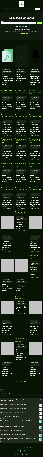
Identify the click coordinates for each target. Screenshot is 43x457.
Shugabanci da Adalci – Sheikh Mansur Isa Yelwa (7, 329)
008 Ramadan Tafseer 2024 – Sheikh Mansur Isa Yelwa (21, 154)
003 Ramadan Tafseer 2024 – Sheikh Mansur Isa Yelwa (7, 203)
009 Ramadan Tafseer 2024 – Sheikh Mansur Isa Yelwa (7, 154)
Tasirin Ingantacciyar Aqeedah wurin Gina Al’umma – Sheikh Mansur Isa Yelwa (35, 79)
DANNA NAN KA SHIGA (21, 33)
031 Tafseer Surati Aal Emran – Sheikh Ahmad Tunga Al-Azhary (13, 416)
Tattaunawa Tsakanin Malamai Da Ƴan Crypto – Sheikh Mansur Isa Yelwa (7, 79)
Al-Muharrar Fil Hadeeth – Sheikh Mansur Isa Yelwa (35, 236)
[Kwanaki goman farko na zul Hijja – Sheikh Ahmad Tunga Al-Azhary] (40, 435)
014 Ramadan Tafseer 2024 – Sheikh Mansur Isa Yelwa (21, 106)
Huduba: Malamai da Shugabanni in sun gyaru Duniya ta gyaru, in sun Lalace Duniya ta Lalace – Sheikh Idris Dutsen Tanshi (17, 400)
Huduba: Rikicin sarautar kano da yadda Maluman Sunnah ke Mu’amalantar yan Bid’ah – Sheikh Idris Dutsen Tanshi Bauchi (17, 439)
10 (19, 381)
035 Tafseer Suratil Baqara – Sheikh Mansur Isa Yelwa (7, 288)
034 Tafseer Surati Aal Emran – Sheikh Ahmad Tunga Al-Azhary (13, 404)
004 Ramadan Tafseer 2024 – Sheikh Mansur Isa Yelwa (35, 179)
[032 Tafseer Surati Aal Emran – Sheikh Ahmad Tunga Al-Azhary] (40, 414)
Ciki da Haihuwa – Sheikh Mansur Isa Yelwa (21, 225)
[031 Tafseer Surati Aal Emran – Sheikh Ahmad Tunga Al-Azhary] (40, 418)
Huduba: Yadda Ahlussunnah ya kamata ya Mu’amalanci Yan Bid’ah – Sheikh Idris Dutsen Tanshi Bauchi (18, 421)
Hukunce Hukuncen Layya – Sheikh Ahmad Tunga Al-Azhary (12, 426)
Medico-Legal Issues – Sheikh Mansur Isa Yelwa (21, 288)
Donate (37, 9)
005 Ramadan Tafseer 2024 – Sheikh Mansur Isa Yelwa (21, 179)
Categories (2, 391)
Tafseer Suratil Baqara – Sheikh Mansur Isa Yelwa (21, 71)
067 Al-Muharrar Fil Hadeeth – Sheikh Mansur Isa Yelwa (35, 245)
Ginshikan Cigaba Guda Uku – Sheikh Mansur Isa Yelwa (6, 245)
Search (2, 21)
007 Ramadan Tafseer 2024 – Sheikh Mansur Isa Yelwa (35, 154)
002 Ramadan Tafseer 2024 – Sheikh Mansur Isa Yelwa (21, 203)
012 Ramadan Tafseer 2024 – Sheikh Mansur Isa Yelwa (7, 130)
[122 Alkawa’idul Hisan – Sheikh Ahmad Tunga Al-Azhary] (40, 431)
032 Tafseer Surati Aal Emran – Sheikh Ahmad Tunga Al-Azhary (13, 412)
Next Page (24, 381)
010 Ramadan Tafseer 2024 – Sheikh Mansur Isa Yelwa (35, 130)
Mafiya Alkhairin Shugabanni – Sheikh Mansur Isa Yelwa (35, 371)
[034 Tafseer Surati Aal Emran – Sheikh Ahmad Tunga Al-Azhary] (40, 405)
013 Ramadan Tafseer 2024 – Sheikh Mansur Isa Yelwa (35, 106)
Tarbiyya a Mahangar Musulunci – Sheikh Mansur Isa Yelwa (35, 271)
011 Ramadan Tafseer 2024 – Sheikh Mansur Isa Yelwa (21, 130)
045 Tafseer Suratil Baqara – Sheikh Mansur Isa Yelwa (21, 77)
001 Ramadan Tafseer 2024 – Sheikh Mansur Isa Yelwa (35, 203)
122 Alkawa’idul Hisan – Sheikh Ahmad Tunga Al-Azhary (11, 430)
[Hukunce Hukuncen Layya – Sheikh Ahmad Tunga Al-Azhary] (40, 427)
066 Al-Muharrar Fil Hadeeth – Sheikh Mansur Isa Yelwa (7, 371)
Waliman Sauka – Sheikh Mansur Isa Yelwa (35, 329)
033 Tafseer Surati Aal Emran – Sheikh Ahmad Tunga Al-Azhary (13, 408)
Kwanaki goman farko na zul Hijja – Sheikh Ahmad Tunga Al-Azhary (13, 434)
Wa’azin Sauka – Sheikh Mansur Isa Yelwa (21, 309)
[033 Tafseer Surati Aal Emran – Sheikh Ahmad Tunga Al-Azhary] (40, 409)
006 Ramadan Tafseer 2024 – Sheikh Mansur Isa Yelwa (7, 179)
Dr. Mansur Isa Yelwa (6, 69)
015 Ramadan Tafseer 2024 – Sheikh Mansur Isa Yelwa (7, 106)
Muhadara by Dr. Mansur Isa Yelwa (7, 71)
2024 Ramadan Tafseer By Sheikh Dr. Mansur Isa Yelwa (7, 97)
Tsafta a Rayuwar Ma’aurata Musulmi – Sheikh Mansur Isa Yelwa (21, 354)
